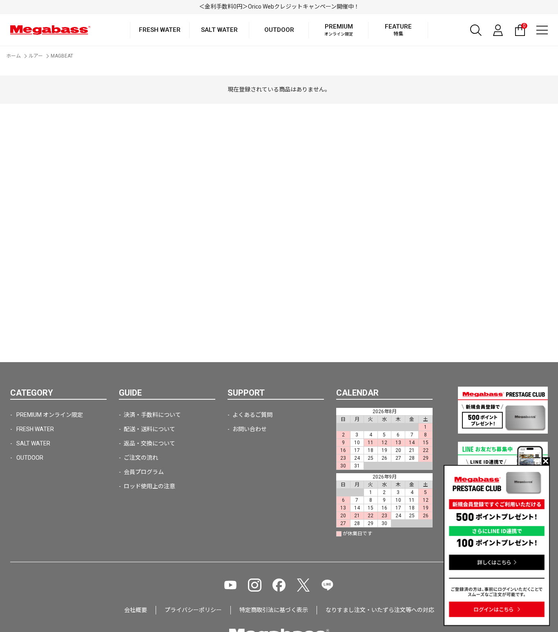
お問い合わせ (249, 429)
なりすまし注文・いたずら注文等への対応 (380, 610)
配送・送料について (149, 429)
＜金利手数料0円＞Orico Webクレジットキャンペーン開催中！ (279, 6)
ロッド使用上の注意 (149, 486)
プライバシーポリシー (193, 610)
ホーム (13, 56)
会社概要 (135, 610)
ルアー (36, 56)
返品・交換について (149, 443)
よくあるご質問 (252, 415)
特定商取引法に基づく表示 (273, 610)
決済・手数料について (152, 415)
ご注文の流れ (141, 457)
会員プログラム (144, 472)
